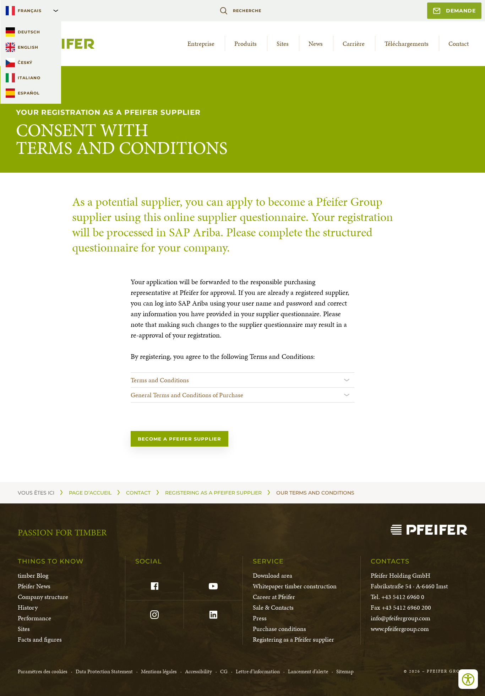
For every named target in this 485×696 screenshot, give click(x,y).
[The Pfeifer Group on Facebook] (154, 586)
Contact (458, 43)
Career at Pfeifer (274, 596)
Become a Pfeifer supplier (179, 439)
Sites (283, 43)
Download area (272, 575)
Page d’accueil (90, 493)
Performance (34, 618)
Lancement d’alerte (308, 671)
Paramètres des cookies (42, 671)
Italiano (29, 77)
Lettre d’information (258, 671)
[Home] (429, 530)
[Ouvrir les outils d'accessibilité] (468, 679)
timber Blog (33, 575)
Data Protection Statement (104, 671)
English (28, 47)
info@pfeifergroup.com (400, 618)
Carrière (354, 43)
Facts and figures (40, 639)
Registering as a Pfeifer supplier (213, 493)
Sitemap (345, 671)
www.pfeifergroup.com (400, 628)
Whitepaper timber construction (295, 586)
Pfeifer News (34, 586)
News (316, 43)
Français (30, 10)
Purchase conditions (279, 628)
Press (260, 618)
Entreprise (200, 43)
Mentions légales (159, 671)
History (28, 607)
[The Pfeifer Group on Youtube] (213, 586)
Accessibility (198, 671)
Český (25, 62)
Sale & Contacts (273, 607)
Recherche (247, 10)
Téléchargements (407, 43)
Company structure (43, 596)
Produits (245, 43)
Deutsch (29, 31)
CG (224, 671)
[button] (242, 379)
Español (29, 93)
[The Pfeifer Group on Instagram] (154, 614)
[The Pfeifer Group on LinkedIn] (213, 614)
